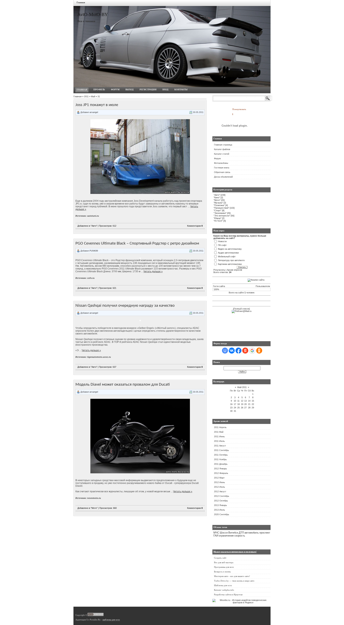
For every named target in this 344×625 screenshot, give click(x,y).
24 (235, 407)
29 (253, 407)
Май (93, 96)
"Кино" (217, 197)
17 (235, 404)
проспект (264, 532)
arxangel (94, 112)
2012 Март (219, 478)
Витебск (233, 532)
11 (238, 401)
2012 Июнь (219, 482)
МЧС (216, 532)
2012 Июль (219, 487)
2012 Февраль (221, 473)
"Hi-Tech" (218, 221)
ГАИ (215, 535)
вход (165, 89)
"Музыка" (218, 202)
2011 (86, 96)
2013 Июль (219, 510)
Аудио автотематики (228, 253)
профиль (99, 89)
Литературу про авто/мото (231, 260)
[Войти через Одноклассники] (259, 351)
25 (238, 407)
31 (235, 411)
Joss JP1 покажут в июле (96, 105)
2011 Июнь (219, 436)
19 (242, 404)
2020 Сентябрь (221, 514)
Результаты (219, 270)
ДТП (241, 532)
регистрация (148, 89)
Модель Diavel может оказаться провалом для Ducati (122, 384)
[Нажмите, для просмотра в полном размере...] (140, 193)
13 (245, 401)
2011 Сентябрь (221, 450)
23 (231, 407)
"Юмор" (217, 218)
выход (129, 89)
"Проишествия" (221, 208)
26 (242, 407)
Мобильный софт (227, 256)
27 (245, 407)
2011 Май (218, 432)
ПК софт (222, 245)
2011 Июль (219, 441)
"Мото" (94, 508)
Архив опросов (234, 270)
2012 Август (220, 491)
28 (249, 407)
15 (253, 401)
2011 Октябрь (221, 455)
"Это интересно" (222, 215)
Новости (222, 241)
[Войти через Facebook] (238, 351)
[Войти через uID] (225, 351)
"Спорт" (217, 210)
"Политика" (219, 205)
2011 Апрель (220, 427)
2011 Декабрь (221, 464)
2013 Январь (220, 505)
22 (253, 404)
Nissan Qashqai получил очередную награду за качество (125, 306)
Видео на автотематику (230, 249)
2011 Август (220, 445)
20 (245, 404)
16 (231, 404)
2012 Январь (220, 468)
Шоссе (224, 532)
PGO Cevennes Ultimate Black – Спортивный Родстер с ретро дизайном (137, 243)
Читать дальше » (153, 271)
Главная (81, 2)
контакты (181, 89)
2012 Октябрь (221, 500)
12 (242, 401)
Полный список (241, 309)
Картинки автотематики (230, 264)
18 (238, 404)
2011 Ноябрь (220, 459)
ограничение (226, 535)
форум (115, 89)
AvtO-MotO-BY (92, 14)
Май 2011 (242, 387)
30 (231, 411)
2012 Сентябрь (221, 496)
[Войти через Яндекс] (245, 351)
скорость (239, 535)
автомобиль (251, 532)
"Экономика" (220, 213)
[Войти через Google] (252, 350)
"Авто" (94, 226)
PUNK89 (94, 251)
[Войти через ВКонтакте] (232, 351)
